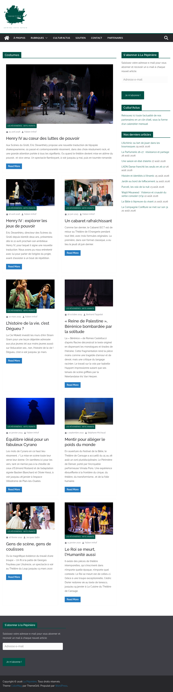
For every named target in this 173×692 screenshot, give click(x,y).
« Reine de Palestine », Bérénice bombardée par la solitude (88, 326)
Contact (96, 37)
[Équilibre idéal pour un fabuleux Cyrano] (30, 411)
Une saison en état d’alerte (136, 161)
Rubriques (37, 37)
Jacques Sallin (33, 537)
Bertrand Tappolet (94, 314)
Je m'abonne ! (133, 95)
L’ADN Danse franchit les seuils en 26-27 (143, 166)
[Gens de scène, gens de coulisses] (30, 515)
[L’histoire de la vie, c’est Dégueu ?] (30, 293)
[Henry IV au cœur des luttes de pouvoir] (59, 94)
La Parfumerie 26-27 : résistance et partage (145, 152)
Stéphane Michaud (96, 433)
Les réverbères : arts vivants (21, 126)
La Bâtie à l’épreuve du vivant (137, 201)
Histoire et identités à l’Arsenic (137, 175)
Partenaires (115, 37)
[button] (46, 38)
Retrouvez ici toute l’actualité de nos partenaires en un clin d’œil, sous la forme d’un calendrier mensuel (144, 119)
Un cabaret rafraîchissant (88, 220)
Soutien (81, 37)
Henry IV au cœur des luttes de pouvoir (43, 138)
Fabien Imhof (30, 132)
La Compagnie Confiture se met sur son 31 (144, 207)
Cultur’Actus (61, 37)
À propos (19, 37)
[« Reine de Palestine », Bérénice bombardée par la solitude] (89, 292)
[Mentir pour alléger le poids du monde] (89, 411)
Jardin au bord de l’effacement (138, 181)
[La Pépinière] (7, 38)
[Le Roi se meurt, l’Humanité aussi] (89, 518)
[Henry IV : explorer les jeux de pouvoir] (30, 192)
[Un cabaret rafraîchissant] (89, 192)
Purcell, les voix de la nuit (135, 187)
